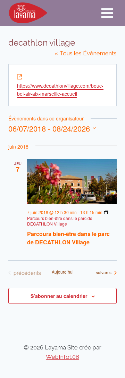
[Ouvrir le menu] (107, 13)
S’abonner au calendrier (59, 295)
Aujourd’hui (63, 272)
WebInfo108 (62, 356)
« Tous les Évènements (86, 53)
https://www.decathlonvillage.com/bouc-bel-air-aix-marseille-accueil (60, 89)
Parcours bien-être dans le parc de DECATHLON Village (68, 238)
